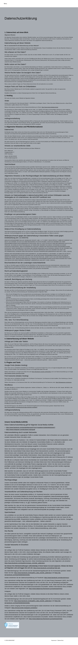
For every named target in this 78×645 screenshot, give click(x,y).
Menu (5, 3)
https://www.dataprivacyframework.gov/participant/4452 (45, 588)
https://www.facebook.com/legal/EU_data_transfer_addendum (33, 573)
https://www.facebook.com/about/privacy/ (56, 577)
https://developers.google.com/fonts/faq (41, 371)
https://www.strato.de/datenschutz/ (50, 107)
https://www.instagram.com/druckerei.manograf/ (20, 429)
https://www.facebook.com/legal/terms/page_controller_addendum (25, 563)
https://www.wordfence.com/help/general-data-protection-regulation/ (21, 407)
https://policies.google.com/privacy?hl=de (14, 373)
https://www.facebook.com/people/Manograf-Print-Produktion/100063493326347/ (30, 427)
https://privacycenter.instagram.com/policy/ (24, 608)
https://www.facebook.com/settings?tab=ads (46, 568)
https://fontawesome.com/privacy (64, 382)
